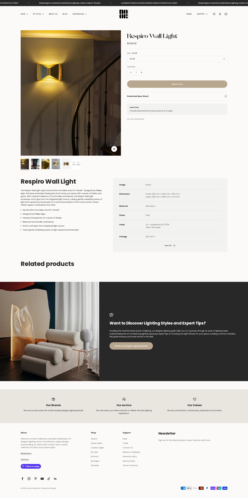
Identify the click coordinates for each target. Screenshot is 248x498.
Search (94, 438)
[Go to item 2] (35, 164)
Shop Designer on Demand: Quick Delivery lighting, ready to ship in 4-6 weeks (52, 3)
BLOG (65, 14)
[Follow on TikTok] (49, 478)
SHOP (23, 14)
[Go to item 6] (76, 164)
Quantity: (131, 66)
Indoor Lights (96, 443)
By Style (94, 452)
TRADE (189, 14)
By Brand (95, 465)
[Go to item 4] (56, 164)
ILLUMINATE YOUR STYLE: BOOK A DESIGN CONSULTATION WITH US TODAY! (132, 3)
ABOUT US (53, 14)
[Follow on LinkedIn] (55, 478)
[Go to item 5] (66, 164)
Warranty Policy (130, 456)
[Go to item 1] (25, 164)
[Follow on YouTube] (42, 478)
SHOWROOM (78, 14)
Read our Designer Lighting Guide (131, 346)
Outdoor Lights (97, 447)
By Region (95, 461)
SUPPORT (201, 14)
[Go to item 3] (45, 164)
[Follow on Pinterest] (35, 478)
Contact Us (128, 447)
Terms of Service (130, 465)
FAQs (125, 438)
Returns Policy (129, 461)
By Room (95, 456)
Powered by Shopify (48, 488)
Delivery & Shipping (131, 452)
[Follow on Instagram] (29, 478)
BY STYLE (37, 14)
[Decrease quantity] (131, 72)
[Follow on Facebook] (22, 478)
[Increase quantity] (141, 72)
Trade (125, 443)
